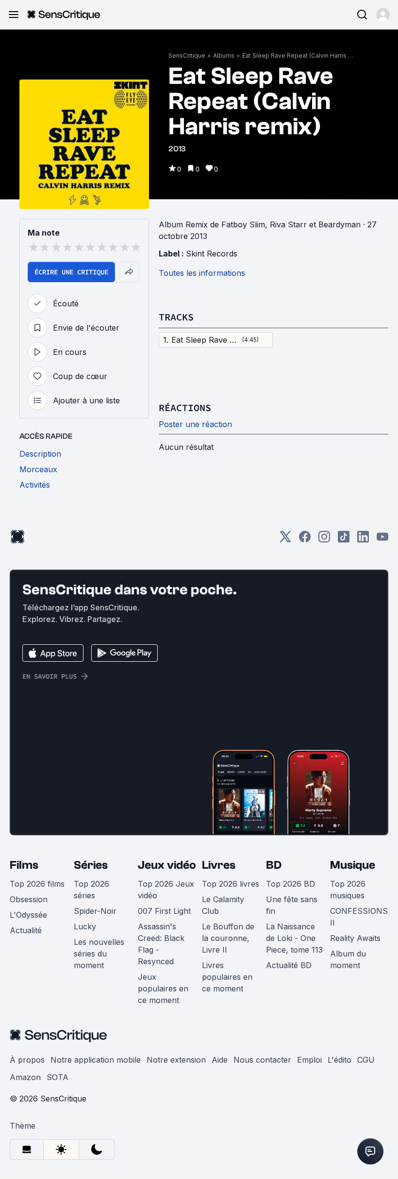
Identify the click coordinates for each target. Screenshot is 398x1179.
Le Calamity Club (223, 905)
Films (24, 865)
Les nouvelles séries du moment (99, 953)
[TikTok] (343, 540)
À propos (27, 1060)
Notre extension (176, 1060)
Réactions (185, 407)
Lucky (85, 926)
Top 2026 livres (230, 884)
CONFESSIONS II (359, 916)
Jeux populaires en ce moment (163, 988)
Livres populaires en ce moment (227, 976)
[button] (383, 14)
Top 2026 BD (290, 884)
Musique (352, 865)
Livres (218, 865)
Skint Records (211, 253)
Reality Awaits (355, 938)
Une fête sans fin (291, 905)
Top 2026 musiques (347, 889)
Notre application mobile (95, 1060)
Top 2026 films (37, 884)
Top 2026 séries (91, 889)
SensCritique (186, 55)
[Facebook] (305, 540)
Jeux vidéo (167, 865)
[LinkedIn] (363, 540)
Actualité (26, 930)
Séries (91, 865)
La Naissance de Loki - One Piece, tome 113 (294, 938)
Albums (223, 55)
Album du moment (348, 959)
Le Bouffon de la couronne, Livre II (228, 938)
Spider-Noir (95, 911)
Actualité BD (289, 965)
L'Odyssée (28, 915)
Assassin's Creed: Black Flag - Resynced (161, 944)
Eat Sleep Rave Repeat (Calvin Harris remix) (298, 55)
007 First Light (164, 911)
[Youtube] (382, 540)
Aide (220, 1060)
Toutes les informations (202, 273)
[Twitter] (285, 540)
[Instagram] (324, 540)
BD (274, 865)
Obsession (29, 899)
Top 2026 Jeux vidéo (166, 889)
